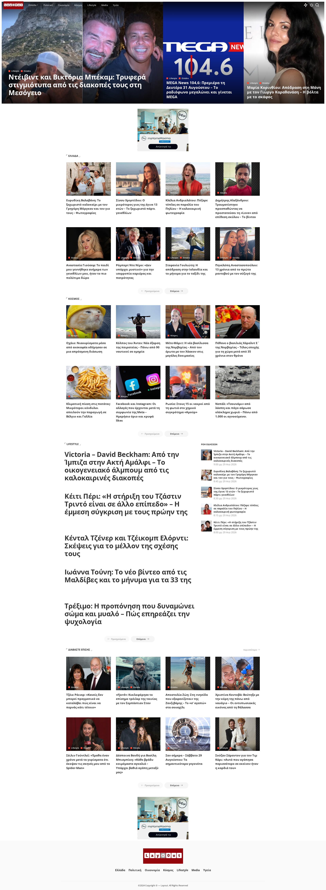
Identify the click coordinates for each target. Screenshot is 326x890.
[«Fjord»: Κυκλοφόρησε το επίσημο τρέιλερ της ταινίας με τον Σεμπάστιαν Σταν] (138, 673)
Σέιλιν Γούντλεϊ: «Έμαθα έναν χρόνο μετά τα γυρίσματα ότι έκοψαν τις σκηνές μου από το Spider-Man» (88, 761)
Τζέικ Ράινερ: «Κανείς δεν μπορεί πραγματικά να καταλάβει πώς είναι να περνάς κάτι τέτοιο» (84, 701)
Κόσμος (74, 335)
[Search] (317, 5)
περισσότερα (250, 649)
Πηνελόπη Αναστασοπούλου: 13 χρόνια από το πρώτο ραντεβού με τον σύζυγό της (236, 269)
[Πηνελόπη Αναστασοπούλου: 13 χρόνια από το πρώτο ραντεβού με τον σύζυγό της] (237, 244)
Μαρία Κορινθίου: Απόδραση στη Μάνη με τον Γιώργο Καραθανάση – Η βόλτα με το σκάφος (284, 92)
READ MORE (147, 100)
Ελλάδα (27, 71)
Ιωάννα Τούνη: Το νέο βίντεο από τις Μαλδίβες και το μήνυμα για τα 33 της (128, 575)
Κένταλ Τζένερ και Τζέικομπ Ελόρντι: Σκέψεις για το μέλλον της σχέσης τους (126, 545)
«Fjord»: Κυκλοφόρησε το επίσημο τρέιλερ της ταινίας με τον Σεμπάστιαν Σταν (136, 699)
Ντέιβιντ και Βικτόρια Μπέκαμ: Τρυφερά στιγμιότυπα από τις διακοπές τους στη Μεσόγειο (77, 84)
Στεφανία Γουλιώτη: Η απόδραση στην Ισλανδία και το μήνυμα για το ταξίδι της (187, 269)
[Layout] (13, 5)
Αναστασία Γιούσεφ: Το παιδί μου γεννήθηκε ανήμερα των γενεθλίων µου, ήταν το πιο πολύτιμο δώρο (87, 271)
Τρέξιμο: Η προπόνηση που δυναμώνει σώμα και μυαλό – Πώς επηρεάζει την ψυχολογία (129, 613)
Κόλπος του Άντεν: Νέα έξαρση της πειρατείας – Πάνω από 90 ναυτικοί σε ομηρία (138, 347)
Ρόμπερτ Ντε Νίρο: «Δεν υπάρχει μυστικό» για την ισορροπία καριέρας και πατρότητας (135, 271)
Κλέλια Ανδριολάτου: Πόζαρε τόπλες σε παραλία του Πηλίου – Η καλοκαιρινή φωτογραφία (187, 206)
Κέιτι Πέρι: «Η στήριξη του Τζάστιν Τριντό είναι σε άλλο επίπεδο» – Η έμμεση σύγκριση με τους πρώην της (126, 503)
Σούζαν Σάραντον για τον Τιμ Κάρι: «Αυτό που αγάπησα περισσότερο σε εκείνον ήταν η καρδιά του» (236, 761)
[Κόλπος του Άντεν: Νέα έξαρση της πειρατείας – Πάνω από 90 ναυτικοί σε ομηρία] (138, 322)
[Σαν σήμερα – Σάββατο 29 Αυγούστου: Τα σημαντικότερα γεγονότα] (188, 734)
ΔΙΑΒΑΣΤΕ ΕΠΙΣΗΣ (79, 649)
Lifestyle (15, 71)
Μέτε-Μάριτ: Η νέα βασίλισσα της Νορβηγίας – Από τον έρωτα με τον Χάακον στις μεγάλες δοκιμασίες (187, 349)
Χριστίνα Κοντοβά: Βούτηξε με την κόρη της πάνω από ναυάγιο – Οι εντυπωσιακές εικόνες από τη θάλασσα (237, 701)
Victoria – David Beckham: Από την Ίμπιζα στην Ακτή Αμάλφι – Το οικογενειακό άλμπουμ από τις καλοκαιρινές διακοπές (122, 466)
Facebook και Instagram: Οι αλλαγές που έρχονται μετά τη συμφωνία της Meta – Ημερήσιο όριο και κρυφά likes (138, 412)
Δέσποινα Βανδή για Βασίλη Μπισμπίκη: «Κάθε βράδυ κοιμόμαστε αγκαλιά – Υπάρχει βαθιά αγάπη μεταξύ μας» (137, 763)
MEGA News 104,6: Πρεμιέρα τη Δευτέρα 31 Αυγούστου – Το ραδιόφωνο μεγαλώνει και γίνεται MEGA (199, 89)
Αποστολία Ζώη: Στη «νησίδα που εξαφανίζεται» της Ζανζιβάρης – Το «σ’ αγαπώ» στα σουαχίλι (187, 701)
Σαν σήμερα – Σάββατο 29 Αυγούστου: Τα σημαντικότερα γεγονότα (184, 759)
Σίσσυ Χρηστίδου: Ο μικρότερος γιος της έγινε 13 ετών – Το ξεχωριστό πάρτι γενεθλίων (136, 206)
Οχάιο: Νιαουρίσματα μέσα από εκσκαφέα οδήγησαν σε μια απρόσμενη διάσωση (86, 347)
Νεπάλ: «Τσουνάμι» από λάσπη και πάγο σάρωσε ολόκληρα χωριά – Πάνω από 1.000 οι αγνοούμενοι (236, 410)
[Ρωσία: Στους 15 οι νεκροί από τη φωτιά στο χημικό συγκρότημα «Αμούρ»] (188, 382)
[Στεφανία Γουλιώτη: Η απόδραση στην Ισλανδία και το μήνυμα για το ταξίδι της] (188, 244)
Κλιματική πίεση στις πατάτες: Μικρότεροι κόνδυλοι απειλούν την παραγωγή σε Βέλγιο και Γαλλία (88, 410)
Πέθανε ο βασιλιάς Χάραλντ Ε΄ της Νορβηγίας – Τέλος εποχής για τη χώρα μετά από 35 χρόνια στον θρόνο (237, 349)
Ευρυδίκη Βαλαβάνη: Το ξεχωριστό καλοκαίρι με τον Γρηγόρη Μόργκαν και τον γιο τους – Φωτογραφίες (88, 206)
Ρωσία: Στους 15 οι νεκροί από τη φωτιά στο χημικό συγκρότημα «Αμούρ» (188, 408)
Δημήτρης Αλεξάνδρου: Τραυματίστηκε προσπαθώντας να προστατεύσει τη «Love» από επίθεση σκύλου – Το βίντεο (236, 208)
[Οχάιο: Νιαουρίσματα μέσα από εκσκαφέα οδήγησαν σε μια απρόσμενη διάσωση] (88, 322)
